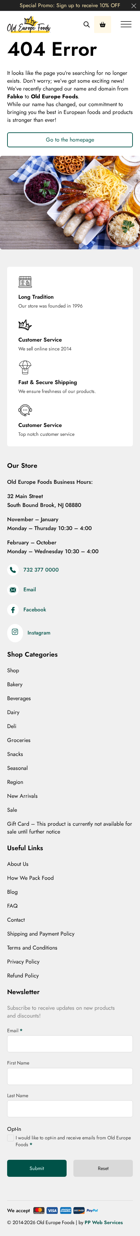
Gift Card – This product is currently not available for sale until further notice (69, 828)
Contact (16, 920)
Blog (12, 892)
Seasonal (17, 768)
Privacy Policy (23, 962)
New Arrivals (22, 796)
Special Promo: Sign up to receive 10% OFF (70, 5)
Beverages (19, 698)
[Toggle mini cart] (103, 24)
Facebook (34, 610)
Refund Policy (23, 975)
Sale (12, 810)
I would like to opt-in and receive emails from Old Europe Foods (73, 1141)
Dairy (13, 712)
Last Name (17, 1095)
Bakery (14, 684)
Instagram (39, 633)
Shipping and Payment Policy (40, 934)
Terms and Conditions (32, 948)
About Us (18, 864)
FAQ (12, 906)
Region (15, 782)
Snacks (15, 754)
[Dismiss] (134, 6)
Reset (103, 1168)
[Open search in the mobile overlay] (86, 24)
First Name (18, 1062)
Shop (13, 670)
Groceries (19, 740)
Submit (37, 1168)
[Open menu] (126, 24)
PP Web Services (104, 1222)
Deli (11, 726)
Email (29, 590)
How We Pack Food (30, 878)
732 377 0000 (41, 570)
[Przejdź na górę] (117, 1217)
